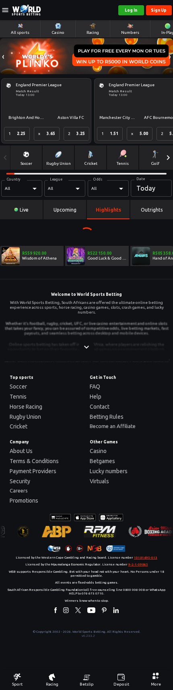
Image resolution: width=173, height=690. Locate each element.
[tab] (21, 209)
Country (14, 179)
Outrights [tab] (152, 209)
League (56, 179)
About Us (21, 451)
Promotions (24, 500)
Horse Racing (26, 406)
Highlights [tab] (108, 209)
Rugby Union (25, 417)
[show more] (86, 347)
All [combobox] (7, 188)
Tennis (18, 396)
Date (140, 179)
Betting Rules (107, 417)
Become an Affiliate (113, 426)
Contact (99, 406)
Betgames (102, 461)
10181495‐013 (145, 557)
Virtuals (99, 481)
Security (20, 481)
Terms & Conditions (34, 461)
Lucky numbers (109, 471)
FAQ (95, 386)
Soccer (18, 386)
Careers (19, 490)
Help (95, 396)
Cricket (18, 426)
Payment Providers (33, 471)
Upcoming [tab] (65, 209)
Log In (131, 10)
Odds (97, 179)
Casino (98, 451)
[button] (3, 56)
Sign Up (159, 10)
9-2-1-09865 (138, 564)
